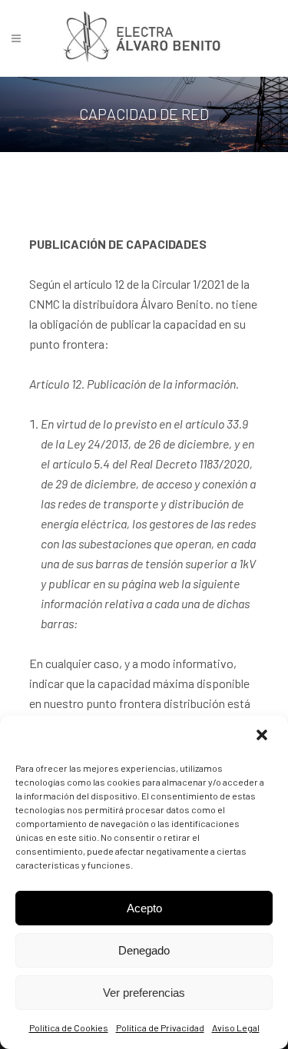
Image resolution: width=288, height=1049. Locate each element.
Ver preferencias (144, 992)
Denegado (144, 950)
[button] (263, 736)
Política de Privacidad (160, 1027)
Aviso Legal (236, 1027)
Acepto (144, 908)
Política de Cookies (68, 1027)
